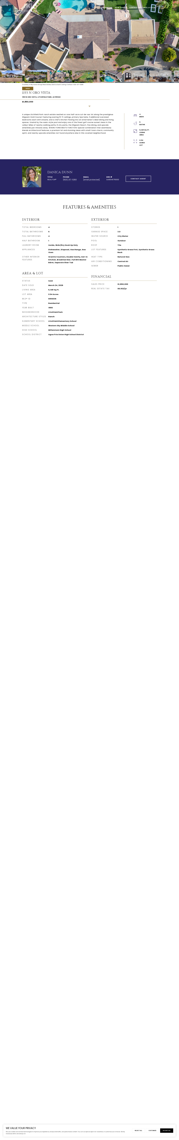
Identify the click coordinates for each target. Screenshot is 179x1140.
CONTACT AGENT (138, 179)
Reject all (138, 1130)
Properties (107, 8)
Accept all (167, 1130)
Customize (152, 1130)
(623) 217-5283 (70, 179)
